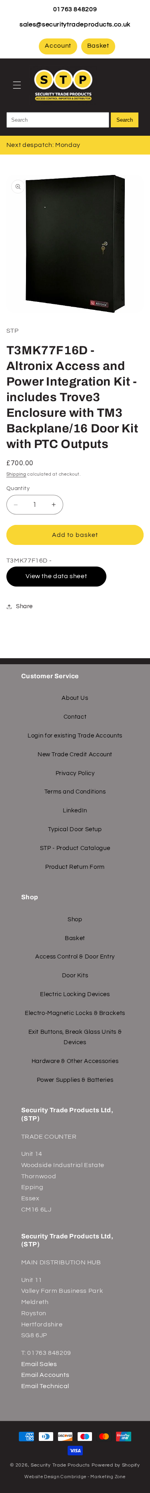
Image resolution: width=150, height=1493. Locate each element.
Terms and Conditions (75, 792)
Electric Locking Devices (75, 994)
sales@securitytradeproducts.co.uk (75, 24)
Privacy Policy (75, 773)
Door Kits (75, 976)
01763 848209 (75, 9)
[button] (17, 85)
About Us (75, 698)
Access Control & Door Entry (75, 957)
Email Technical (45, 1386)
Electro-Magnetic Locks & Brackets (75, 1013)
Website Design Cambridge (55, 1477)
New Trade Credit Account (75, 755)
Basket (98, 45)
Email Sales (39, 1364)
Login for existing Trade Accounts (75, 736)
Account (58, 45)
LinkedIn (75, 811)
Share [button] (24, 606)
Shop (75, 919)
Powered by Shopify (116, 1465)
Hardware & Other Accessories (75, 1061)
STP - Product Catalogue (75, 848)
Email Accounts (45, 1375)
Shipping (16, 474)
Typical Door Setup (75, 829)
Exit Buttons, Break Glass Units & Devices (75, 1037)
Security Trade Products (61, 1465)
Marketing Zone (107, 1477)
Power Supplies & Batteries (75, 1080)
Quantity (18, 488)
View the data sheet (56, 576)
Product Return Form (75, 867)
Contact (75, 717)
